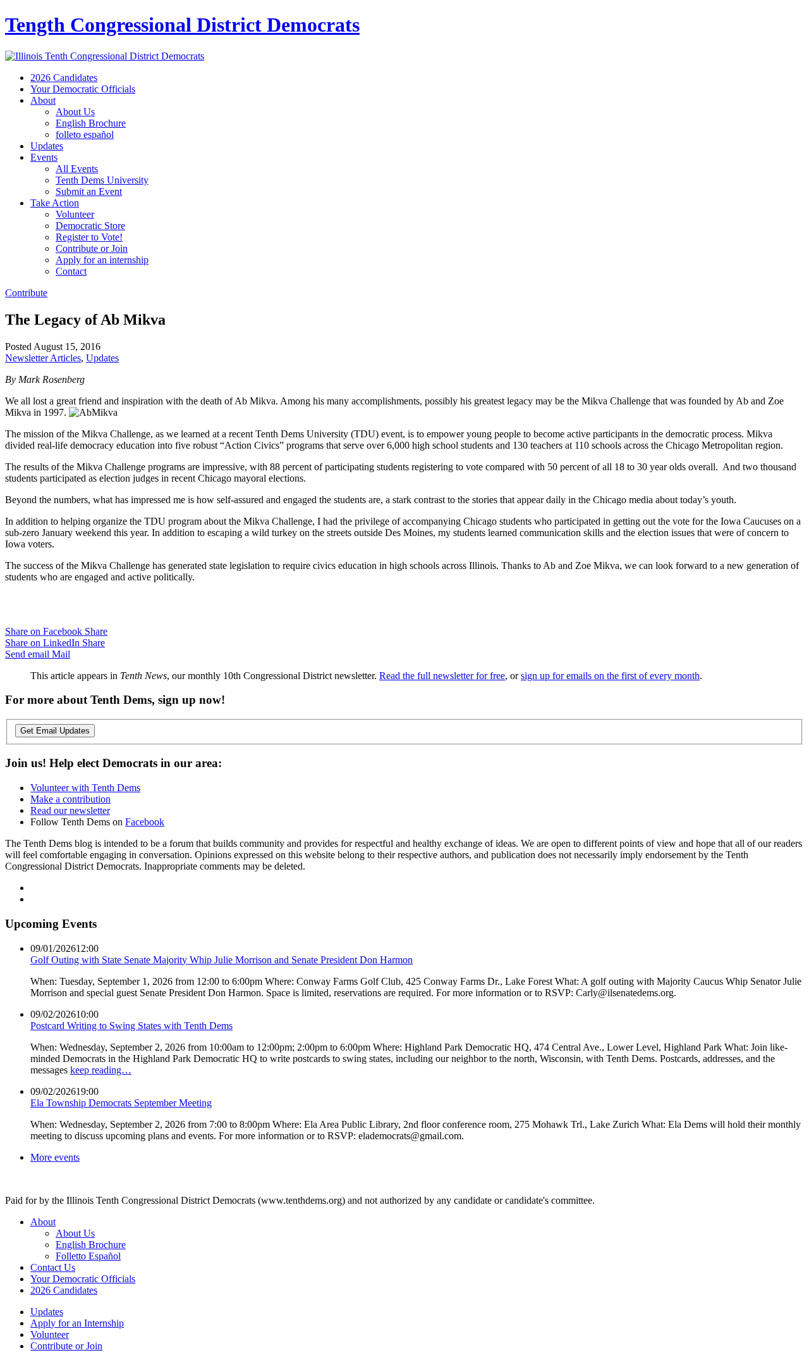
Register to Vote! (89, 237)
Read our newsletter (70, 810)
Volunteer (75, 214)
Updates (46, 146)
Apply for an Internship (77, 1323)
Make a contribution (70, 799)
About (43, 100)
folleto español (85, 134)
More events (55, 1157)
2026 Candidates (63, 77)
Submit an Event (89, 191)
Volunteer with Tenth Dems (85, 787)
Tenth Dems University (102, 180)
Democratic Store (90, 225)
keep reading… (100, 1070)
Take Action (54, 202)
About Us (75, 111)
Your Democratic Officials (82, 89)
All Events (77, 168)
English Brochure (91, 123)
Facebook (144, 821)
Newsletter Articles (43, 358)
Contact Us (52, 1267)
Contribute (26, 292)
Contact (71, 271)
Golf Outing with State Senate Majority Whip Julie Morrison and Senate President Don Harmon (221, 959)
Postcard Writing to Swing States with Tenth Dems (131, 1025)
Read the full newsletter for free (442, 675)
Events (44, 157)
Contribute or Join (92, 248)
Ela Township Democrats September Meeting (121, 1102)
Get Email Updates (55, 730)
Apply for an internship (102, 259)
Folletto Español (88, 1256)
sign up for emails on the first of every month (610, 675)
